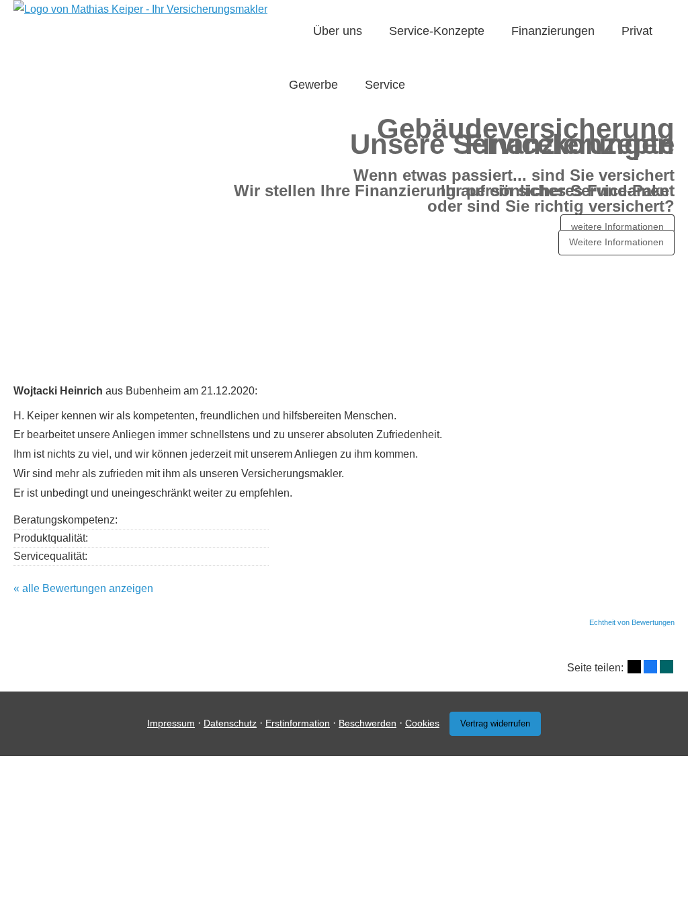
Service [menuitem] (385, 84)
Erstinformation (297, 723)
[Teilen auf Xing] (666, 666)
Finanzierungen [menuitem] (553, 31)
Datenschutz (230, 723)
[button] (344, 338)
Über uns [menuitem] (337, 31)
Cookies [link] (422, 723)
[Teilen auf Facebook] (650, 666)
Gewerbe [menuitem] (313, 84)
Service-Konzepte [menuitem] (436, 31)
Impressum (171, 723)
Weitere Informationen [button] (616, 242)
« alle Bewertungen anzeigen (83, 588)
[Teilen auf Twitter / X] (634, 666)
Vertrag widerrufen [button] (495, 723)
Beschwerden (367, 723)
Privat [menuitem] (636, 31)
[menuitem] (293, 31)
